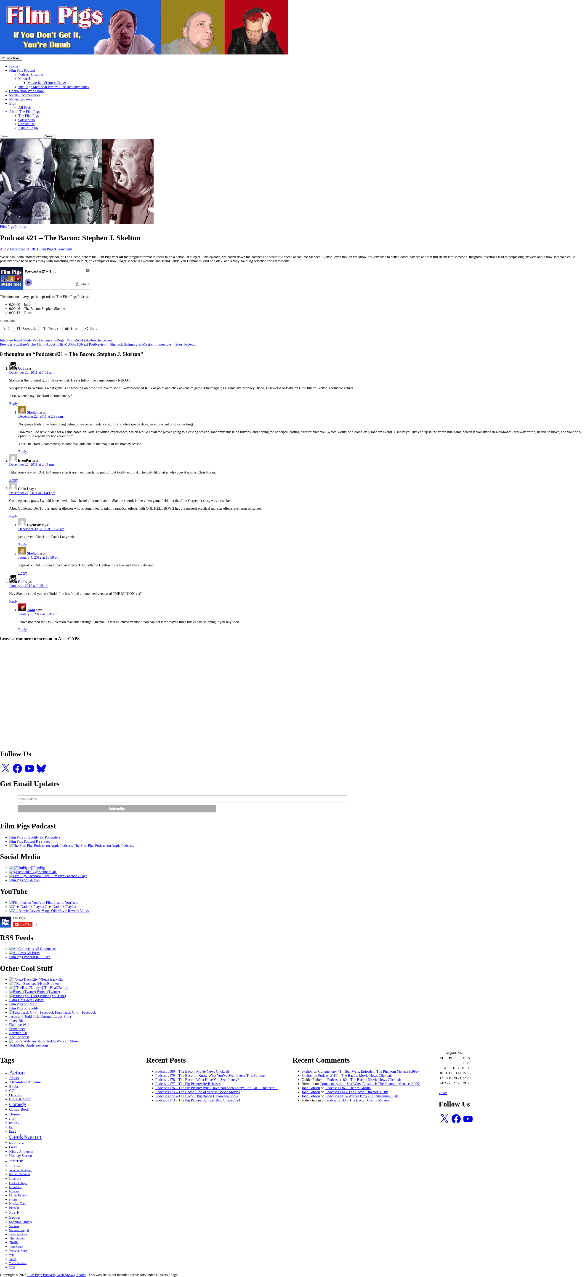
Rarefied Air (18, 1033)
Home (13, 66)
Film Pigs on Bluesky (24, 880)
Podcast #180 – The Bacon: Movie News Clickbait (192, 1071)
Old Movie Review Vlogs (69, 911)
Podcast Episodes (30, 74)
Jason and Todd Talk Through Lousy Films (40, 1016)
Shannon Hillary (20, 1222)
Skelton (90, 340)
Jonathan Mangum (20, 1170)
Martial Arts (15, 1187)
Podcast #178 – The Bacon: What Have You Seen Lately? (197, 1080)
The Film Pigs (28, 116)
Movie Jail (25, 79)
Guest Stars (26, 120)
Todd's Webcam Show (62, 1041)
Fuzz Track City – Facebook (75, 1012)
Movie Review (18, 1195)
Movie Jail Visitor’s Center (46, 83)
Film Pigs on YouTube (61, 902)
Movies (13, 1199)
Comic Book (19, 1109)
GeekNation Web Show (26, 91)
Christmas (15, 1095)
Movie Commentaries (24, 95)
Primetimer (17, 1029)
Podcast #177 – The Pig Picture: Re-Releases (188, 1084)
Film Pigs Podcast (22, 70)
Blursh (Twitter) (48, 992)
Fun (11, 1127)
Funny (12, 1131)
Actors (14, 1078)
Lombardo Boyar (18, 1183)
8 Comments (63, 249)
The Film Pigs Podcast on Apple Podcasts (103, 845)
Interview (7, 340)
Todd (31, 610)
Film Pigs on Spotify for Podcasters (34, 837)
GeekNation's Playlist (60, 907)
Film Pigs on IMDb (23, 1004)
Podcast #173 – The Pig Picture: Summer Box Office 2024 (197, 1100)
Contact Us (26, 124)
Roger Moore (66, 340)
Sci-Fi (80, 340)
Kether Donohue (19, 1174)
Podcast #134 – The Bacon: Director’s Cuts (356, 1092)
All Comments (45, 949)
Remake (14, 1207)
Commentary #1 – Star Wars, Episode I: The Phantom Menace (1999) (368, 1071)
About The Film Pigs (24, 112)
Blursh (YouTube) (52, 996)
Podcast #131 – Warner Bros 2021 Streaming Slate (362, 1096)
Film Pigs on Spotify (24, 1008)
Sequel (14, 1217)
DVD (12, 1118)
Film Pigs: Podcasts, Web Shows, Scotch (56, 1275)
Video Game (16, 1246)
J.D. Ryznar (15, 1166)
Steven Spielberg (18, 1234)
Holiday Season (20, 1156)
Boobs (14, 1086)
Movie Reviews (20, 99)
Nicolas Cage (17, 1203)
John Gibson (311, 1088)
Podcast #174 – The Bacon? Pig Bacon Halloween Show (196, 1096)
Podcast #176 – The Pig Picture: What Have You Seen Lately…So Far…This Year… (216, 1088)
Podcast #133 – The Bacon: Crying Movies (357, 1100)
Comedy (17, 1104)
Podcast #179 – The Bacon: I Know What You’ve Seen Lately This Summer (210, 1075)
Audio (4, 249)
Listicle (15, 1178)
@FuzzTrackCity (51, 979)
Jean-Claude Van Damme (32, 340)
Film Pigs (46, 249)
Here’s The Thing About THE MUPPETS (40, 344)
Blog (12, 103)
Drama (14, 1114)
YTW (12, 1267)
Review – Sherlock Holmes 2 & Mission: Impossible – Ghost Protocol (138, 344)
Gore (13, 1147)
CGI (12, 1091)
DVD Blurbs (15, 1123)
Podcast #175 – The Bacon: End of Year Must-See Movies (197, 1092)
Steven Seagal (19, 1230)
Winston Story (18, 1251)
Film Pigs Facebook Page (68, 876)
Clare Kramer (20, 1099)
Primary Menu (11, 58)
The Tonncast (19, 1037)
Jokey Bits (16, 1021)
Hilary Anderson (21, 1151)
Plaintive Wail (19, 1025)
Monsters (14, 1191)
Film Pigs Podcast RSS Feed (30, 841)
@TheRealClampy (54, 988)
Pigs (54, 340)
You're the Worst (18, 1263)
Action (17, 1072)
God (21, 368)
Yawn (12, 1259)
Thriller (14, 1242)
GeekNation (25, 1136)
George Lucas (16, 1143)
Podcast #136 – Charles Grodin (348, 1088)
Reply (13, 404)
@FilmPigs (37, 868)
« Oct (443, 1093)
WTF (12, 1255)
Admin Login (28, 128)
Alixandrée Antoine (25, 1082)
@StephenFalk (45, 872)
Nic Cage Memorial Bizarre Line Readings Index (53, 87)
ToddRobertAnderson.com (28, 1045)
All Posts (24, 107)
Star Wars (14, 1226)
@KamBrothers (47, 983)
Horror (16, 1160)
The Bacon (104, 340)
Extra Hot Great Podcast (26, 1000)
